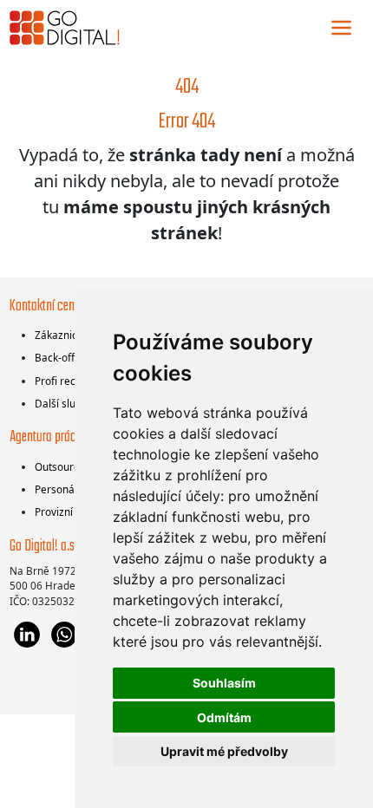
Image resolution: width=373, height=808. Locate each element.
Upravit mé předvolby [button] (224, 751)
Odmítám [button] (224, 717)
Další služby (63, 403)
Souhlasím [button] (224, 682)
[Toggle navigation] (341, 27)
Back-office (61, 357)
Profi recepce (67, 381)
